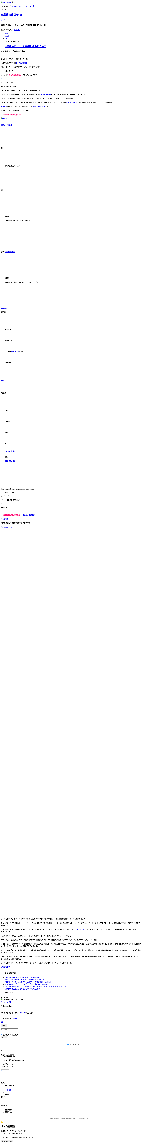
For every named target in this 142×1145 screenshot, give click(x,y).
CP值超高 (83, 929)
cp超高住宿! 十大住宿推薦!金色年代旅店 (25, 46)
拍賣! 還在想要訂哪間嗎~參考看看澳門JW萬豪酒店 (22, 977)
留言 (23, 1013)
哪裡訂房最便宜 (11, 15)
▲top (2, 1022)
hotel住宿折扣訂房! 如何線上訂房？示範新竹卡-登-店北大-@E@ (26, 984)
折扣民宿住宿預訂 (10, 252)
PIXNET (56, 1118)
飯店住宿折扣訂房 (39, 106)
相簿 (6, 34)
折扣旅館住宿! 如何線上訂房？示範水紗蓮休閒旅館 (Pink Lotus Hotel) (28, 982)
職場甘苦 (16, 1018)
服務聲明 (89, 1118)
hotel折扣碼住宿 (10, 451)
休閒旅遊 (17, 30)
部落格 (7, 36)
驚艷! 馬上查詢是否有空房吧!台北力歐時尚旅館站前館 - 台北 (25, 979)
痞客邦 (19, 1013)
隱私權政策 (82, 1118)
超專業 (77, 929)
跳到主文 (4, 20)
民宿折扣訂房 (5, 967)
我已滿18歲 (5, 1141)
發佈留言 (4, 1037)
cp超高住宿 (15, 351)
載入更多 (4, 1025)
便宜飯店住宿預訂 (28, 515)
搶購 (2, 380)
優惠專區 (4, 106)
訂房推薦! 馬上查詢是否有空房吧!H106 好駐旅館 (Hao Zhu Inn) (26, 989)
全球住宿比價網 (10, 461)
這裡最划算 (4, 308)
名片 (6, 38)
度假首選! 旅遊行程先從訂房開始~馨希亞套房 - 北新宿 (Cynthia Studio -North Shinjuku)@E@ (35, 986)
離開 (11, 1141)
